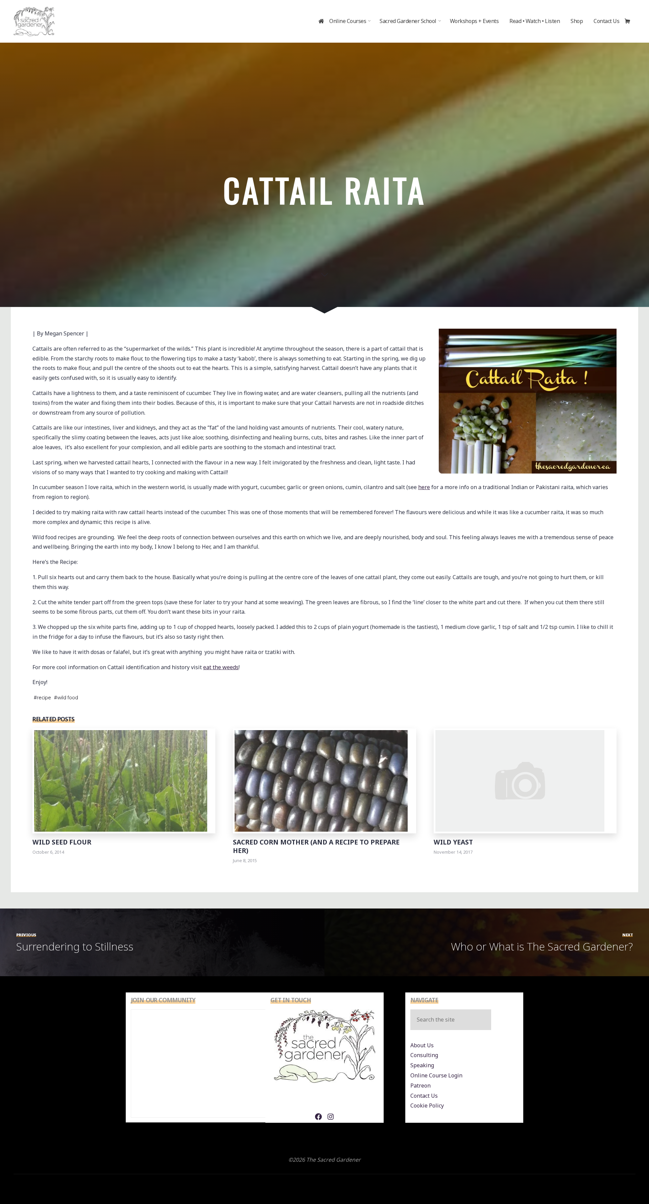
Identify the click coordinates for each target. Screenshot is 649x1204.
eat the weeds (221, 667)
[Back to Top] (622, 1177)
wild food (67, 698)
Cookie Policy (427, 1105)
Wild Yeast (453, 842)
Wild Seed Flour (61, 842)
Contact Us (424, 1095)
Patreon (420, 1085)
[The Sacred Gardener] (34, 21)
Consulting (424, 1055)
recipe (44, 698)
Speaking (422, 1065)
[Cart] (630, 21)
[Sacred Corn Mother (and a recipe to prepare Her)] (321, 780)
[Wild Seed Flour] (120, 780)
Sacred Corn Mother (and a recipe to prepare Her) (316, 846)
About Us (422, 1045)
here (424, 487)
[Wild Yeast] (519, 780)
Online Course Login (436, 1075)
